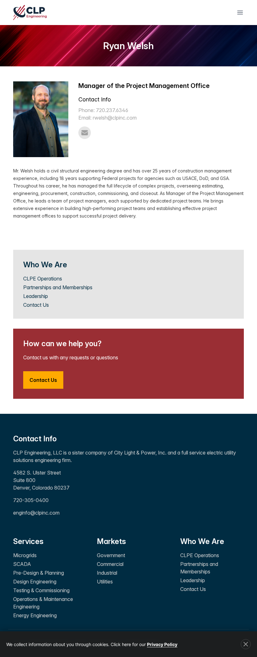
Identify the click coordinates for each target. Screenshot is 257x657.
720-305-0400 (31, 500)
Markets (111, 541)
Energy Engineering (35, 615)
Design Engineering (34, 581)
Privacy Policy (162, 644)
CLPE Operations (42, 278)
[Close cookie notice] (246, 644)
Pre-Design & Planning (38, 573)
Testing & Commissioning (41, 590)
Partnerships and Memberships (57, 287)
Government (111, 555)
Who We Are (202, 541)
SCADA (22, 564)
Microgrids (25, 555)
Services (28, 541)
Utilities (105, 581)
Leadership (35, 296)
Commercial (110, 564)
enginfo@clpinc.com (36, 513)
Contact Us (36, 305)
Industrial (107, 573)
